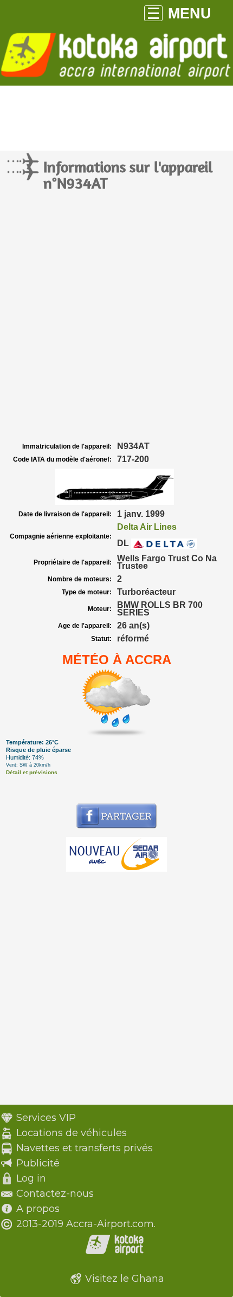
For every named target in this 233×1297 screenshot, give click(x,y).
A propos (38, 1209)
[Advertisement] (116, 317)
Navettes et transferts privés (84, 1148)
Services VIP (46, 1118)
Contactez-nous (55, 1193)
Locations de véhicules (71, 1133)
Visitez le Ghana (124, 1279)
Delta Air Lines (147, 526)
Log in (31, 1178)
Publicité (38, 1163)
